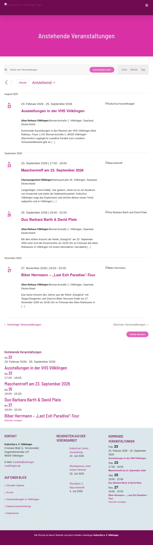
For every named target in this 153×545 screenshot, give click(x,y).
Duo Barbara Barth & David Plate (49, 219)
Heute (23, 82)
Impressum (12, 513)
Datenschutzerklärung (18, 506)
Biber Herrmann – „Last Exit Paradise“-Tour (58, 274)
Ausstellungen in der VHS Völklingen (53, 110)
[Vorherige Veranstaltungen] (6, 82)
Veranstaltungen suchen (102, 70)
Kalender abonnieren (137, 334)
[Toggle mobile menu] (147, 5)
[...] (53, 142)
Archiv (9, 492)
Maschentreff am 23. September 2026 (52, 170)
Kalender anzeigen (13, 420)
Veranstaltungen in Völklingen (22, 499)
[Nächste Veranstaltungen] (11, 82)
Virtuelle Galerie (15, 485)
